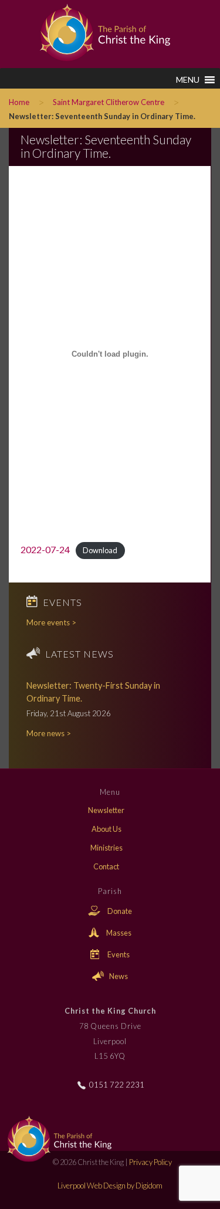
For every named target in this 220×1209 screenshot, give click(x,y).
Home (19, 102)
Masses (118, 932)
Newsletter (106, 810)
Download (100, 550)
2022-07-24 (45, 549)
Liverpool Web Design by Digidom (110, 1185)
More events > (51, 622)
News (118, 976)
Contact (106, 866)
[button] (187, 80)
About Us (106, 829)
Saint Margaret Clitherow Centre (108, 102)
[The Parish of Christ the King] (96, 31)
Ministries (106, 847)
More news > (48, 733)
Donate (119, 911)
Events (118, 954)
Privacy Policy (150, 1162)
